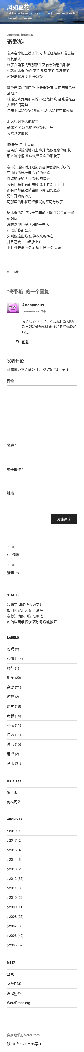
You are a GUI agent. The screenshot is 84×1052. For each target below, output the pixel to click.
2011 (16, 887)
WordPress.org (18, 1002)
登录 (10, 973)
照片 (10, 706)
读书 (10, 744)
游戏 (10, 696)
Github (12, 792)
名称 (11, 445)
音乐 (10, 763)
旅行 (10, 667)
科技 (10, 724)
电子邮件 (15, 469)
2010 (16, 897)
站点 (10, 493)
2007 (16, 925)
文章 (14, 983)
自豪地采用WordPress (23, 1034)
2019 (15, 830)
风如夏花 (18, 7)
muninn (28, 35)
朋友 (10, 677)
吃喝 (10, 648)
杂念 (10, 686)
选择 (10, 753)
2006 (16, 935)
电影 (10, 715)
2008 (16, 916)
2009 (16, 906)
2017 (15, 840)
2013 (16, 868)
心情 (16, 272)
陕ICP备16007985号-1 (24, 1043)
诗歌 (10, 734)
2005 (16, 945)
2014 (15, 859)
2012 (16, 878)
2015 (15, 849)
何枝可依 (14, 801)
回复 (25, 342)
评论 (10, 380)
